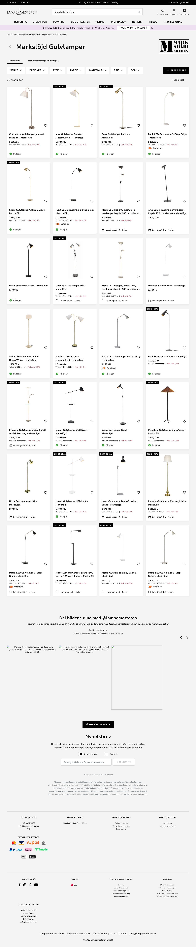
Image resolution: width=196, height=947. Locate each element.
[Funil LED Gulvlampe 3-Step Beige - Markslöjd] (167, 122)
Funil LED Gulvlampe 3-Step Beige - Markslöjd (167, 136)
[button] (46, 125)
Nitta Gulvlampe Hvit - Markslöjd (166, 285)
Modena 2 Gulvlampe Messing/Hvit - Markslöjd (69, 358)
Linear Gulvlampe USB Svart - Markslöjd (72, 431)
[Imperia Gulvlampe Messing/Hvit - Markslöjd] (167, 487)
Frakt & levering (121, 823)
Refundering (121, 829)
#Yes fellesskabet (167, 885)
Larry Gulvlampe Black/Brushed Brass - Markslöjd (119, 503)
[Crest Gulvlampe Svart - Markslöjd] (121, 415)
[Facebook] (20, 884)
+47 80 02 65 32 (28, 823)
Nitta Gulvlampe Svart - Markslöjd (28, 285)
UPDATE (133, 27)
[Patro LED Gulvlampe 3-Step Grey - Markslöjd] (121, 343)
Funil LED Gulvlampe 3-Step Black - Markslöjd (75, 211)
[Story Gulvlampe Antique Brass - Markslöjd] (28, 198)
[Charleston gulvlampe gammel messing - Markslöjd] (28, 122)
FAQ (28, 829)
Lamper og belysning (15, 34)
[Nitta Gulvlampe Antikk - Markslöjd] (28, 487)
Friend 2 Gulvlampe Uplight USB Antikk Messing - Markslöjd (27, 431)
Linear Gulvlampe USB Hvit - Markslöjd (72, 503)
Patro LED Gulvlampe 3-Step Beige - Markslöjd (164, 574)
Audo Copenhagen (28, 910)
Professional (173, 21)
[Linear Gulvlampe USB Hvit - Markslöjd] (75, 487)
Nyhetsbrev (167, 823)
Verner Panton (28, 913)
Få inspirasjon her (96, 724)
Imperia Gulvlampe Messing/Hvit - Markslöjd (167, 503)
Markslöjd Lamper (39, 34)
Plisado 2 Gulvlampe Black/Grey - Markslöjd (167, 431)
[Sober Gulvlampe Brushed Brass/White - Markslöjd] (28, 343)
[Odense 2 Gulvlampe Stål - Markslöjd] (75, 271)
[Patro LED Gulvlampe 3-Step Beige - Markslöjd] (167, 560)
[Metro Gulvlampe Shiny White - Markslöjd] (121, 560)
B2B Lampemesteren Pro (167, 893)
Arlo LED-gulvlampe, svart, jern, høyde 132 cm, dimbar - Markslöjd (167, 211)
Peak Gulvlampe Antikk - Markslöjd (116, 136)
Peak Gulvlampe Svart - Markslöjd (167, 356)
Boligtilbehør (28, 919)
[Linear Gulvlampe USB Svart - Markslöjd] (75, 415)
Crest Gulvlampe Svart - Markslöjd (115, 431)
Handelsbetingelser (121, 890)
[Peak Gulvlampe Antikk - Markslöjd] (121, 122)
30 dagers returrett (167, 826)
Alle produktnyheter (28, 922)
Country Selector (121, 896)
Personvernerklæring (121, 893)
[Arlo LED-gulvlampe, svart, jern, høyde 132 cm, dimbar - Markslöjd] (167, 198)
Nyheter (137, 21)
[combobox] (97, 11)
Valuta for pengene (28, 916)
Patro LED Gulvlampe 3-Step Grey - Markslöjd (121, 358)
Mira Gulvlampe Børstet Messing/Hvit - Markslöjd (69, 136)
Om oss (121, 885)
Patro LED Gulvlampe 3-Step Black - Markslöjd (25, 574)
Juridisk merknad (121, 888)
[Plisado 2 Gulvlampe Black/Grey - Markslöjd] (167, 415)
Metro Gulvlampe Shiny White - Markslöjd (119, 574)
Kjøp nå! (110, 27)
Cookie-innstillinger (167, 888)
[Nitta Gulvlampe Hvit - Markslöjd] (167, 271)
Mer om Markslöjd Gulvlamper (43, 60)
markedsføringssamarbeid (167, 896)
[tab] (16, 70)
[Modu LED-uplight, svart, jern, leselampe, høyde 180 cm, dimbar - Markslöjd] (121, 198)
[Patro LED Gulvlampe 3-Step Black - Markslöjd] (28, 560)
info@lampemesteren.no (29, 826)
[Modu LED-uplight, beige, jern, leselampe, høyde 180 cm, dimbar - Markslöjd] (121, 271)
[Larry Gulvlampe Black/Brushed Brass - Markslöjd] (121, 487)
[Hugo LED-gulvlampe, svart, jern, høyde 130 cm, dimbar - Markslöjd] (75, 560)
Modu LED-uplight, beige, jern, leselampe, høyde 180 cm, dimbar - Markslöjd (120, 287)
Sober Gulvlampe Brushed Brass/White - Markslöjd (24, 358)
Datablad (157, 148)
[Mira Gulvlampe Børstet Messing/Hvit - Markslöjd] (75, 122)
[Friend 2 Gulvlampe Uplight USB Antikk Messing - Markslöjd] (28, 415)
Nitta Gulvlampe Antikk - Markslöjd (23, 503)
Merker (28, 34)
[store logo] (22, 11)
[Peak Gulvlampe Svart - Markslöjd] (167, 343)
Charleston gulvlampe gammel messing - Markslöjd (26, 136)
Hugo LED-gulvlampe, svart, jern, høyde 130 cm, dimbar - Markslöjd (75, 574)
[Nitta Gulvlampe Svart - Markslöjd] (28, 271)
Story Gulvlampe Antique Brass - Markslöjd (27, 211)
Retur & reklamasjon (121, 826)
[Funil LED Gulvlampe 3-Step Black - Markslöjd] (75, 198)
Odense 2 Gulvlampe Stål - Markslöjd (71, 287)
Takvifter (59, 21)
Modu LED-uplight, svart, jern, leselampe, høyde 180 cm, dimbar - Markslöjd (120, 211)
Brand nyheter (167, 890)
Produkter (15, 60)
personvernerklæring (138, 794)
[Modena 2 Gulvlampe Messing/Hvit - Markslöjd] (75, 343)
